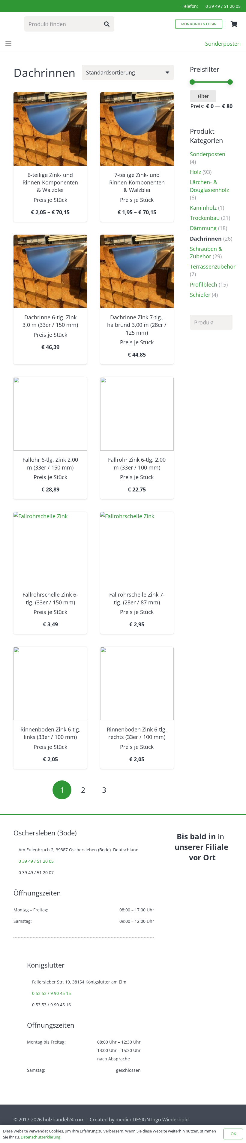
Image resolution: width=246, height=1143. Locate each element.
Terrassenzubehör (213, 266)
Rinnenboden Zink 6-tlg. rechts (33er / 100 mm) (137, 733)
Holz (195, 171)
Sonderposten (207, 154)
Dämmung (203, 228)
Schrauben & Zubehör (206, 252)
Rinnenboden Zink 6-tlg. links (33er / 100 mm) (50, 733)
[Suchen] (106, 24)
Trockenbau (205, 217)
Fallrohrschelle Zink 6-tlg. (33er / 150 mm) (50, 598)
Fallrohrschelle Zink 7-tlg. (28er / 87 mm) (137, 598)
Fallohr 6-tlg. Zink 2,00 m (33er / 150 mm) (50, 463)
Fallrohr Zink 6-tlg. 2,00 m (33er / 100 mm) (137, 463)
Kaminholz (203, 207)
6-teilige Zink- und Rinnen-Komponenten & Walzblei (50, 182)
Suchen (225, 322)
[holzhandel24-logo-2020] (11, 24)
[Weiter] (125, 789)
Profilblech (203, 284)
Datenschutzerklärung (40, 1137)
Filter (203, 96)
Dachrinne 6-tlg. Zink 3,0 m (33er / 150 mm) (50, 321)
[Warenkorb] (234, 24)
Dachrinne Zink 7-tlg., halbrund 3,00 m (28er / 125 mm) (136, 325)
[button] (8, 44)
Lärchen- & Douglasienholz (209, 185)
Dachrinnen (206, 238)
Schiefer (200, 294)
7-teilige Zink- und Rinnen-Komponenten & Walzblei (137, 182)
